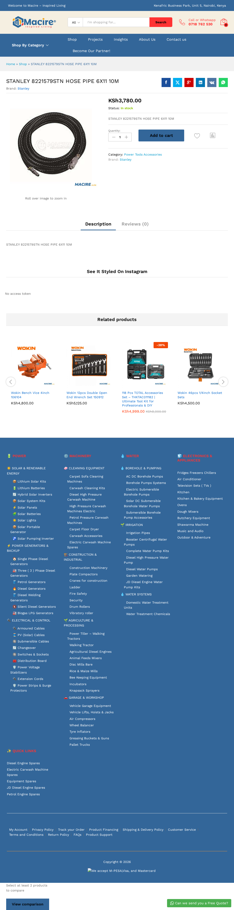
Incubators (77, 684)
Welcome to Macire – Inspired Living (36, 5)
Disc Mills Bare (81, 664)
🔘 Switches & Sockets (31, 654)
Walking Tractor (81, 645)
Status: (114, 108)
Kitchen (183, 492)
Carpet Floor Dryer (84, 529)
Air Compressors (82, 719)
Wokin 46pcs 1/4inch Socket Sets (200, 395)
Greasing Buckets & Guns (89, 738)
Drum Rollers (79, 606)
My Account (18, 829)
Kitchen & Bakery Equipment (200, 498)
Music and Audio (190, 531)
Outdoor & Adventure (193, 537)
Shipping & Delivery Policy (143, 829)
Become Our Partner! (91, 51)
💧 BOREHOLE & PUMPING (140, 468)
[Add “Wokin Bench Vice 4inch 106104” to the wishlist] (44, 385)
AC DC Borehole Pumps (144, 476)
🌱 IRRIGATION (131, 525)
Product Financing (103, 829)
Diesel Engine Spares (23, 763)
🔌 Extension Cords (28, 679)
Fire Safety (78, 593)
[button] (212, 135)
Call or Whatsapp (202, 20)
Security (75, 600)
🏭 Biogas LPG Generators (33, 613)
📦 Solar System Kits (29, 501)
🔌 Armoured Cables (29, 628)
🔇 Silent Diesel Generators (34, 606)
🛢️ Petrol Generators (29, 582)
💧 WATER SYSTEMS (136, 594)
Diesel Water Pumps (142, 569)
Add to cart (161, 135)
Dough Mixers (187, 511)
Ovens (182, 505)
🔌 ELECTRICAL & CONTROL (28, 620)
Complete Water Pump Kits (147, 551)
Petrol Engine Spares (23, 794)
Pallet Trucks (79, 744)
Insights (121, 39)
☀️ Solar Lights (24, 520)
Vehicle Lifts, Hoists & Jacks (91, 712)
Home (10, 64)
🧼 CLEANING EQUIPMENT (84, 468)
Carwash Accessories (85, 536)
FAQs (77, 834)
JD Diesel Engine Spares (26, 787)
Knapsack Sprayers (84, 690)
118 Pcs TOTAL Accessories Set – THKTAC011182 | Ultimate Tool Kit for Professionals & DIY (142, 399)
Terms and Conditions (26, 834)
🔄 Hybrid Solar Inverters (32, 494)
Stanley (23, 88)
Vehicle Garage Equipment (90, 706)
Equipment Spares (21, 781)
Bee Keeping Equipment (88, 677)
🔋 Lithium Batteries (29, 488)
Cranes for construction (88, 580)
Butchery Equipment (193, 518)
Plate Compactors (83, 574)
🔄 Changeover (24, 648)
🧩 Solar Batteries (27, 514)
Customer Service (182, 829)
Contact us (176, 39)
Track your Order (71, 829)
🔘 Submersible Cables (31, 641)
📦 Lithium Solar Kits (29, 481)
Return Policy (58, 834)
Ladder (74, 587)
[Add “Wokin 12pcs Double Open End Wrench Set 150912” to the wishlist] (99, 385)
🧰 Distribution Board (30, 661)
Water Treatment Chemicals (148, 614)
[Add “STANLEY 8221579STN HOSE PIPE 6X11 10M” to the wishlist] (197, 136)
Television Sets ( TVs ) (194, 485)
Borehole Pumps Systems (146, 483)
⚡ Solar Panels (25, 507)
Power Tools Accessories (143, 154)
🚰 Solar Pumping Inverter (33, 538)
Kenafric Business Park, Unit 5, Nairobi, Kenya (190, 5)
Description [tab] (98, 224)
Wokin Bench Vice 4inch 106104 (30, 395)
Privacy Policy (42, 829)
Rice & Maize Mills (83, 671)
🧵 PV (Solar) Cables (29, 635)
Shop (72, 39)
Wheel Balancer (81, 725)
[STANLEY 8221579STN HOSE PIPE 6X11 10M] (166, 82)
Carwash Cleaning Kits (87, 488)
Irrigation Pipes (138, 533)
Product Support (99, 834)
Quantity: (114, 130)
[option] (34, 377)
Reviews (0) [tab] (135, 224)
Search (160, 22)
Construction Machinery (88, 568)
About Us (147, 39)
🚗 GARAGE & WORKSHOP (84, 697)
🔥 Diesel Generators (29, 588)
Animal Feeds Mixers (85, 658)
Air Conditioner (189, 479)
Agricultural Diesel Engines (90, 651)
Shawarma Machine (192, 524)
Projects (95, 39)
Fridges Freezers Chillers (196, 473)
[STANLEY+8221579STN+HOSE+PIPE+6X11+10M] (177, 82)
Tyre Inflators (79, 731)
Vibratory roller (81, 613)
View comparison (27, 904)
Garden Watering (139, 575)
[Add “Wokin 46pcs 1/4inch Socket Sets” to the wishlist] (210, 385)
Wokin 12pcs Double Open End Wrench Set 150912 (86, 395)
